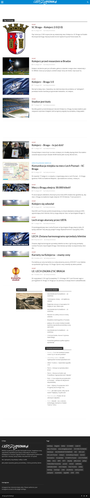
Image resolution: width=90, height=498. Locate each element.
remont (71, 464)
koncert (82, 455)
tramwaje (57, 470)
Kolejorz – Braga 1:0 (43, 81)
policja (84, 461)
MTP (64, 461)
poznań (65, 464)
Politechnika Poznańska (54, 464)
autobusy (49, 446)
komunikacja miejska (72, 455)
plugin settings (21, 489)
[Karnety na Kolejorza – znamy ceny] (16, 254)
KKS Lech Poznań (52, 455)
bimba (63, 446)
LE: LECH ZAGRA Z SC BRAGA (48, 271)
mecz (54, 461)
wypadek (66, 473)
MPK (59, 461)
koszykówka (59, 458)
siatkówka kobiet (52, 467)
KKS (75, 452)
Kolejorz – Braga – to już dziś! (48, 145)
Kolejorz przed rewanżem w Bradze (51, 61)
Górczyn (35, 163)
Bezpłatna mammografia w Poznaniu (58, 320)
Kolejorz (61, 455)
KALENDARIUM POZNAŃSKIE (63, 452)
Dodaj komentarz (50, 30)
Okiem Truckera (52, 363)
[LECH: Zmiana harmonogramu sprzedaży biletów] (16, 239)
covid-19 (77, 446)
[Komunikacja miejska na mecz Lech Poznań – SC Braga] (16, 171)
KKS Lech (81, 452)
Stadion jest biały (41, 101)
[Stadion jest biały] (16, 108)
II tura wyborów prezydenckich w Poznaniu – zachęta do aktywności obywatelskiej (58, 380)
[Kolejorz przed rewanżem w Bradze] (16, 66)
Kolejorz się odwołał (43, 203)
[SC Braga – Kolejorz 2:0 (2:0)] (16, 39)
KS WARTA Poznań (70, 458)
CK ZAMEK (70, 446)
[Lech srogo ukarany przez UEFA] (16, 219)
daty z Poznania (51, 449)
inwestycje (50, 452)
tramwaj (49, 470)
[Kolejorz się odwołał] (16, 203)
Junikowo (41, 163)
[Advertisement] (45, 10)
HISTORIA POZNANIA (80, 449)
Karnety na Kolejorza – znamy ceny (51, 254)
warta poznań (79, 470)
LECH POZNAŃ (82, 458)
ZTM (77, 473)
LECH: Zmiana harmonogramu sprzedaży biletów (59, 236)
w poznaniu (58, 473)
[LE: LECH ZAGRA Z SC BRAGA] (16, 274)
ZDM (72, 473)
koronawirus (50, 458)
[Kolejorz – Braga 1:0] (16, 86)
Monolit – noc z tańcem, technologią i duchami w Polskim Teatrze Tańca (57, 403)
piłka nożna (77, 461)
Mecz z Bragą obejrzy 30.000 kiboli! (51, 187)
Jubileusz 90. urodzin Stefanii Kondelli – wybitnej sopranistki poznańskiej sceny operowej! (59, 325)
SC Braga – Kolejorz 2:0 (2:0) (47, 27)
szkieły (80, 467)
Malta (48, 461)
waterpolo (50, 473)
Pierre (49, 368)
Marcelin (48, 163)
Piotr (48, 378)
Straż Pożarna (73, 467)
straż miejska (62, 467)
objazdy (69, 461)
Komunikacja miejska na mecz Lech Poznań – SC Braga (58, 167)
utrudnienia (70, 470)
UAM (63, 470)
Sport (34, 24)
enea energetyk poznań (65, 449)
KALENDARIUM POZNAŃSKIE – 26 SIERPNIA (29, 300)
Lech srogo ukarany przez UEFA (49, 219)
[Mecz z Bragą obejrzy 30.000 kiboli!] (16, 187)
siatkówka (78, 464)
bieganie (57, 446)
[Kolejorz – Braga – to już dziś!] (16, 150)
